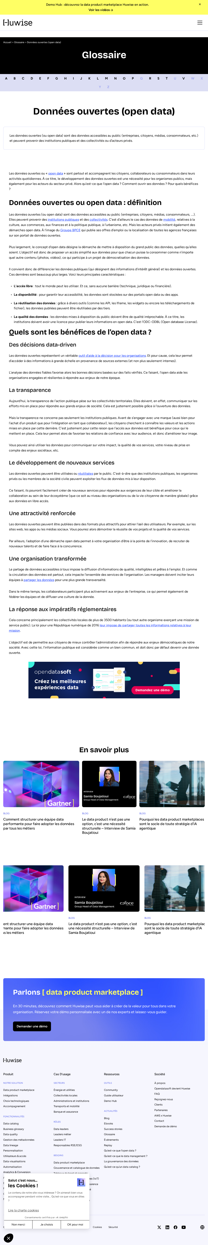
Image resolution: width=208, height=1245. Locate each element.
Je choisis (46, 1224)
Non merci (18, 1224)
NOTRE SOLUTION (13, 1083)
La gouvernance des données (121, 1161)
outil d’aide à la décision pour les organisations (112, 356)
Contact (159, 1120)
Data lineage (10, 1145)
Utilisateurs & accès (14, 1156)
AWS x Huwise (162, 1115)
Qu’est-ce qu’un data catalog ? (122, 1166)
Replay (108, 1145)
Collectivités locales (65, 1095)
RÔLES (57, 1122)
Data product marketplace (18, 1089)
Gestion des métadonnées (18, 1139)
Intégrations (10, 1095)
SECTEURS (59, 1083)
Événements (111, 1139)
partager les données (39, 580)
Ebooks (108, 1123)
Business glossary (13, 1129)
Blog (106, 1118)
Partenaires (161, 1110)
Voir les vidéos (99, 10)
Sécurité (113, 1227)
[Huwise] (17, 22)
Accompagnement (14, 1106)
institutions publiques (63, 219)
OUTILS (108, 1083)
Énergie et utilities (64, 1089)
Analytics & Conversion (16, 1172)
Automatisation (12, 1166)
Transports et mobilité (66, 1106)
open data (55, 173)
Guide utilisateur (113, 1095)
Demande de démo (165, 1126)
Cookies (97, 1227)
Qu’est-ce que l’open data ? (120, 1150)
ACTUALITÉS (110, 1111)
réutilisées (85, 473)
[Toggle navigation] (200, 23)
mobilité (169, 219)
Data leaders (61, 1129)
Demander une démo (32, 1026)
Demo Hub (110, 1100)
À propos (159, 1083)
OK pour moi (75, 1224)
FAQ (157, 1093)
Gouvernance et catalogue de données (77, 1167)
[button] (8, 1238)
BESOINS (58, 1155)
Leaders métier (62, 1134)
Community (111, 1089)
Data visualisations (14, 1161)
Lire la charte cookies (23, 1210)
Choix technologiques (16, 1100)
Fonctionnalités (13, 1116)
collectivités (98, 219)
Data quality (10, 1134)
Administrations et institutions (71, 1100)
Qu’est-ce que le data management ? (125, 1156)
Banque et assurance (66, 1111)
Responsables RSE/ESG (68, 1145)
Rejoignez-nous (163, 1099)
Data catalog (11, 1123)
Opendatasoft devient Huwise (172, 1088)
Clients (158, 1104)
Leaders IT (60, 1139)
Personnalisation (13, 1150)
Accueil (7, 42)
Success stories (113, 1129)
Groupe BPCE (70, 230)
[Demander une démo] (104, 1009)
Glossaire (19, 42)
